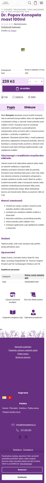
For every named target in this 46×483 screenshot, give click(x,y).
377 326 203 (26, 430)
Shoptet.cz (17, 450)
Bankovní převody (23, 357)
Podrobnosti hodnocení (11, 27)
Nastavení (22, 470)
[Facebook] (20, 437)
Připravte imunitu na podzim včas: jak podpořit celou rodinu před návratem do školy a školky (23, 369)
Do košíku (25, 88)
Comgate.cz (28, 450)
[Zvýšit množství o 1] (42, 81)
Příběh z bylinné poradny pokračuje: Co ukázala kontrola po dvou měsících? (23, 382)
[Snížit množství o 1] (30, 81)
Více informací (26, 464)
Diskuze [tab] (30, 107)
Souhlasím (22, 477)
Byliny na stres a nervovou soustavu (23, 375)
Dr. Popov (12, 31)
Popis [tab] (11, 107)
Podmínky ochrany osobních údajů (23, 350)
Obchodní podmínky (23, 347)
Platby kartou (23, 354)
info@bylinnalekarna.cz (26, 425)
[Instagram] (26, 437)
